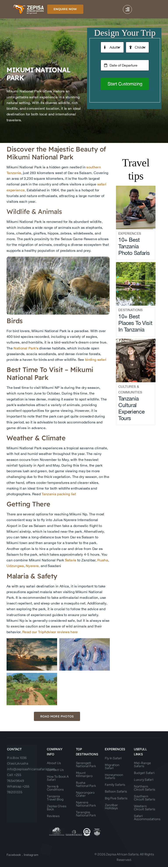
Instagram (31, 854)
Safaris (70, 560)
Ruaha (102, 560)
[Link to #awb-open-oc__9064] (127, 9)
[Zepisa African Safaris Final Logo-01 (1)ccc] (28, 6)
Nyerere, (33, 566)
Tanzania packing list (58, 494)
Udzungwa (15, 566)
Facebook (14, 854)
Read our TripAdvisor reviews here (49, 632)
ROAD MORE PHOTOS (57, 716)
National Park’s (26, 348)
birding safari (95, 359)
